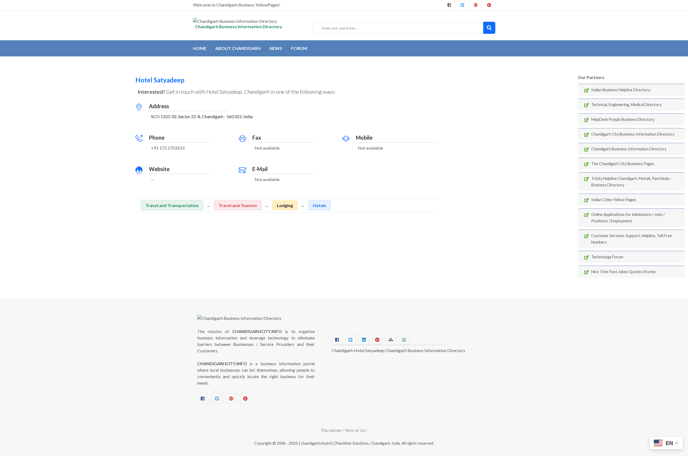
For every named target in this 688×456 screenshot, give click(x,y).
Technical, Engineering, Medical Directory (626, 104)
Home (199, 48)
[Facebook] (448, 5)
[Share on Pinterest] (377, 339)
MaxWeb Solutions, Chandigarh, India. (368, 443)
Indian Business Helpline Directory (620, 90)
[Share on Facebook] (337, 339)
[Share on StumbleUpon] (390, 339)
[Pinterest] (245, 398)
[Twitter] (461, 5)
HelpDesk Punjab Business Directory (622, 119)
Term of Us (355, 430)
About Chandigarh (238, 48)
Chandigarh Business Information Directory (628, 149)
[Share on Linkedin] (364, 339)
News (276, 48)
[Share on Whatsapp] (404, 339)
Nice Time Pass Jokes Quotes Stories (623, 271)
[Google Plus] (475, 5)
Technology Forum (607, 257)
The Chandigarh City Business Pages (622, 163)
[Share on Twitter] (350, 339)
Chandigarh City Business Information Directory (632, 134)
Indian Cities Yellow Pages (613, 199)
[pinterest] (488, 5)
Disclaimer (331, 430)
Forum (299, 48)
